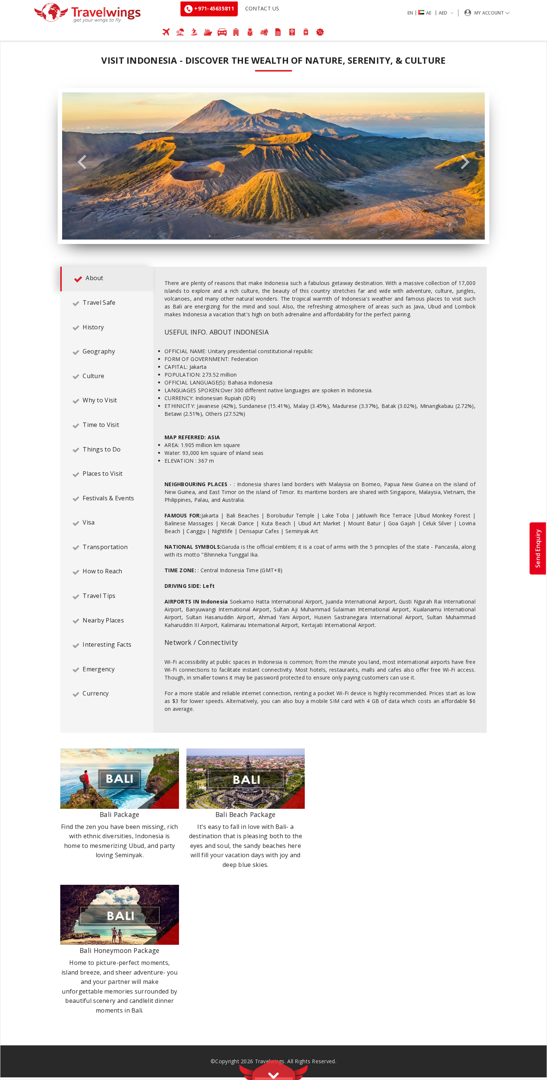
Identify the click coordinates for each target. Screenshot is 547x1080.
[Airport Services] (306, 32)
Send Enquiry (538, 548)
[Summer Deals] (194, 32)
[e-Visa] (292, 32)
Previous (82, 162)
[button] (432, 12)
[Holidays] (180, 32)
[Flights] (166, 32)
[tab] (106, 279)
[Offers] (320, 32)
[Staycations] (264, 32)
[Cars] (222, 32)
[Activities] (250, 32)
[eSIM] (278, 32)
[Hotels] (236, 32)
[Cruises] (208, 32)
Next (465, 162)
